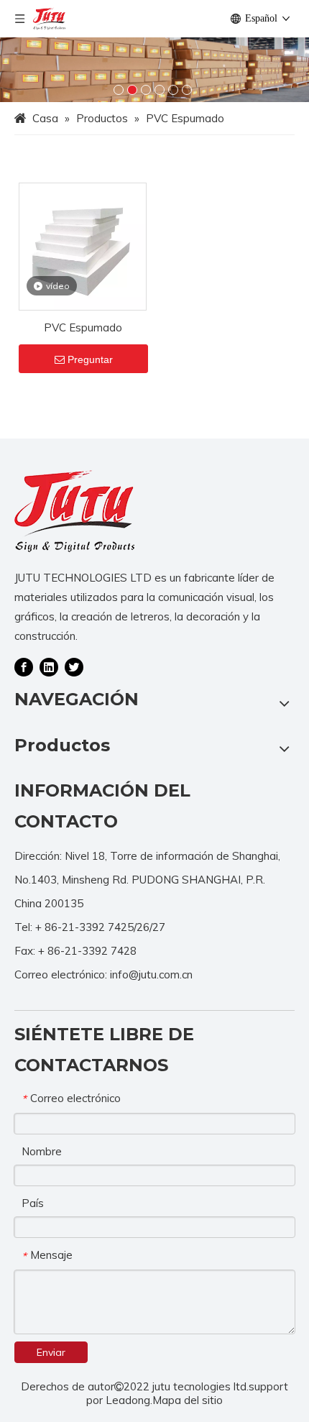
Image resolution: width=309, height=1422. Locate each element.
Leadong (128, 1400)
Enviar (51, 1352)
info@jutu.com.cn (151, 974)
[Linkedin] (49, 666)
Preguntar (90, 359)
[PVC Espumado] (82, 245)
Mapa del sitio (187, 1400)
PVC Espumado (83, 327)
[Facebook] (23, 666)
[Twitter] (74, 666)
